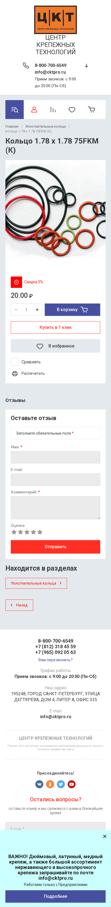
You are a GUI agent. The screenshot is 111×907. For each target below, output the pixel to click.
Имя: (16, 447)
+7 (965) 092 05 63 (55, 652)
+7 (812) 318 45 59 (55, 646)
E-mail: (17, 470)
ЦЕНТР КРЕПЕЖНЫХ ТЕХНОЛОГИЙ (56, 45)
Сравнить (31, 361)
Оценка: (18, 525)
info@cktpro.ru (50, 72)
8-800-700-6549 (50, 65)
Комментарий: (25, 492)
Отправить (56, 546)
